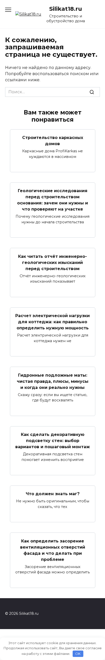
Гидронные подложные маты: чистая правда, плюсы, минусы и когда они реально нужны (52, 381)
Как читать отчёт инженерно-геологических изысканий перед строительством (52, 262)
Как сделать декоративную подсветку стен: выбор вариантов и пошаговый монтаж (52, 440)
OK (78, 654)
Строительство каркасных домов (52, 140)
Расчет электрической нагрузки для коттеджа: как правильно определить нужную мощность (52, 321)
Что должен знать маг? (53, 493)
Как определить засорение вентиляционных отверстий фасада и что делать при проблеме (52, 550)
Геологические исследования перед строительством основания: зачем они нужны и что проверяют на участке (52, 200)
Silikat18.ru (65, 8)
